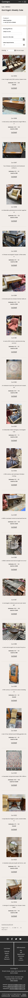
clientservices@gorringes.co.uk (16, 984)
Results (7, 953)
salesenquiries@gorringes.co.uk (16, 986)
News (21, 958)
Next (5, 929)
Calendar (6, 951)
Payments (7, 959)
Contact (21, 960)
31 (20, 928)
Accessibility (24, 995)
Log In (19, 1)
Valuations (21, 956)
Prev (3, 929)
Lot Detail (14, 88)
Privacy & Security (15, 995)
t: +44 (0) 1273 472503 (9, 22)
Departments (21, 954)
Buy (21, 950)
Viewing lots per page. (13, 50)
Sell (21, 952)
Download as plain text (7, 924)
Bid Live (7, 957)
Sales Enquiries (7, 20)
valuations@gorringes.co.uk (17, 988)
